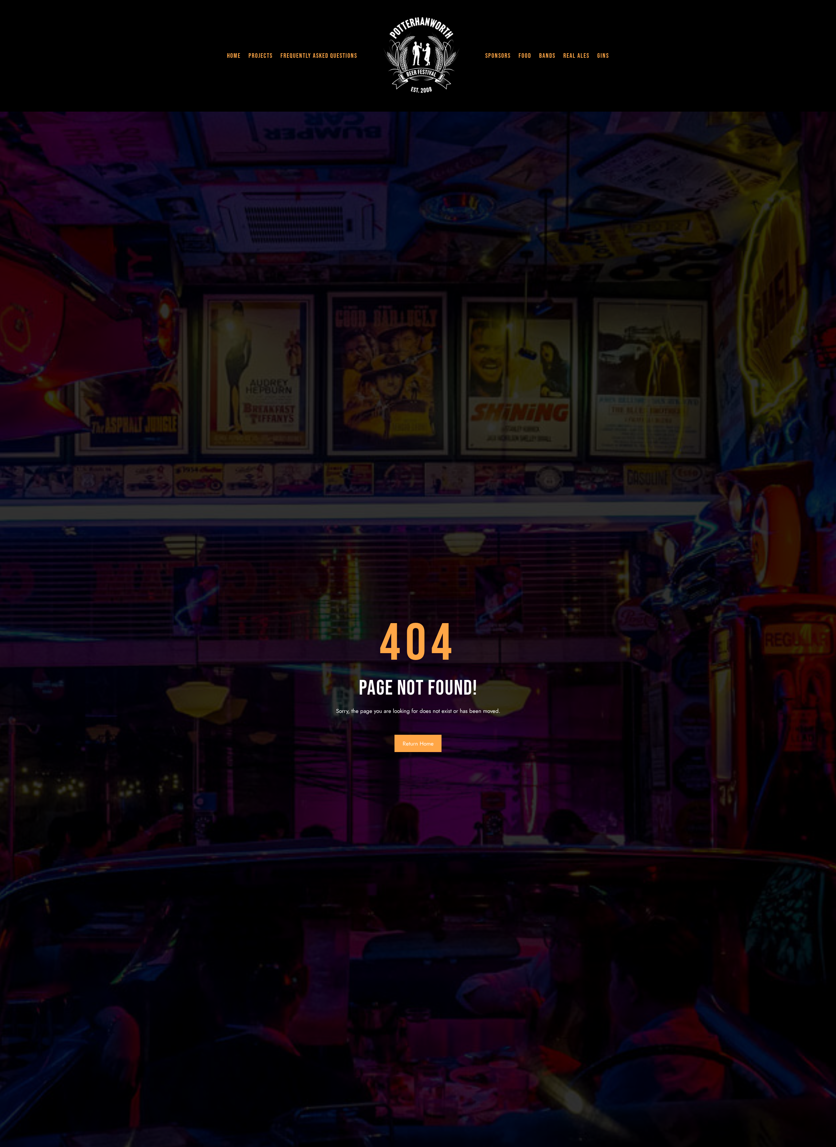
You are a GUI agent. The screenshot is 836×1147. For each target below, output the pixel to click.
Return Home (418, 743)
